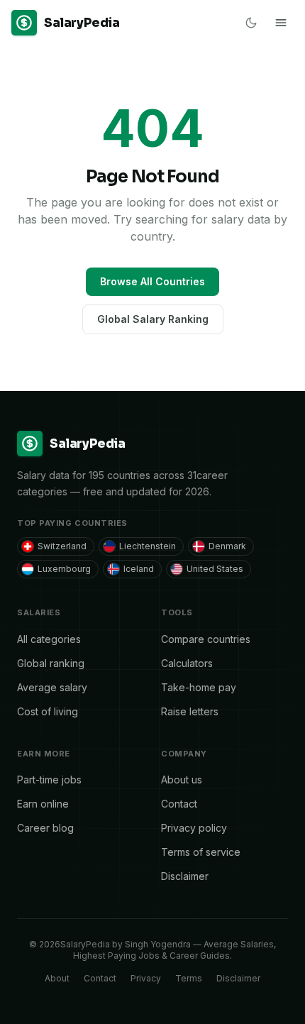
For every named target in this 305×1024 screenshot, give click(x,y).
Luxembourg (64, 568)
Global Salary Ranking (153, 319)
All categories (49, 639)
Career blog (45, 828)
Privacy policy (194, 828)
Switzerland (62, 546)
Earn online (43, 804)
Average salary (52, 687)
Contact (179, 804)
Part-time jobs (49, 779)
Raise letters (189, 711)
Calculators (187, 663)
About (57, 978)
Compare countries (205, 639)
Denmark (227, 546)
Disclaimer (185, 876)
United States (215, 568)
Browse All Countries (152, 281)
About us (181, 779)
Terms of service (200, 852)
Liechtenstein (147, 546)
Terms (188, 978)
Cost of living (47, 711)
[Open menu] (281, 22)
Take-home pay (198, 687)
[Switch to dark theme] (251, 22)
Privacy (146, 978)
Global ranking (50, 663)
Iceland (138, 568)
